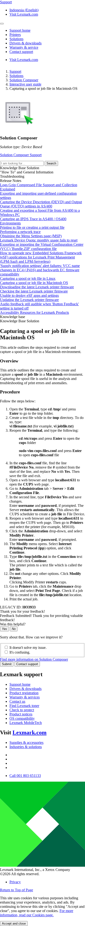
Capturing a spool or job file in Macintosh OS (34, 283)
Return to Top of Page (16, 890)
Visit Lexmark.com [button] (23, 14)
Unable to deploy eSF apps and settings (29, 295)
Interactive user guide (25, 84)
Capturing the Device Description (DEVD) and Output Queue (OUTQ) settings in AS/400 (41, 204)
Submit (7, 664)
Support (15, 71)
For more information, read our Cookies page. (36, 913)
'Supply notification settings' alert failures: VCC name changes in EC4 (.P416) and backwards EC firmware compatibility (40, 270)
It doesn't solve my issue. (28, 648)
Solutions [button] (16, 39)
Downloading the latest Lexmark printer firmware (37, 287)
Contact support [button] (21, 52)
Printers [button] (15, 35)
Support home (19, 684)
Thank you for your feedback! (22, 611)
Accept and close (14, 923)
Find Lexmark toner (24, 706)
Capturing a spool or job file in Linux (27, 278)
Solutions (16, 76)
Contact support (27, 664)
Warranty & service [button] (23, 47)
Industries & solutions (25, 747)
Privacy (15, 882)
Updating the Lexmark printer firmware (29, 300)
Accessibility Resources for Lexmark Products (34, 312)
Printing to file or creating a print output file (32, 227)
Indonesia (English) (23, 10)
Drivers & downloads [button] (25, 43)
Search (51, 163)
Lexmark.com (30, 732)
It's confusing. (19, 652)
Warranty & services (24, 697)
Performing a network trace (20, 232)
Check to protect (21, 710)
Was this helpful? (13, 624)
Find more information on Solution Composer (34, 659)
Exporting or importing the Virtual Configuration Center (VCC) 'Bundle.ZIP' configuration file (41, 246)
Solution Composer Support (21, 155)
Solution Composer (23, 80)
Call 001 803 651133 (25, 776)
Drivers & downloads (25, 689)
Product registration (23, 693)
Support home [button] (19, 30)
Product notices (20, 714)
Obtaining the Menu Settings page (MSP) (31, 236)
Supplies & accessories (26, 743)
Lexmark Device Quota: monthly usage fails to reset (38, 240)
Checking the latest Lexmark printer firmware (34, 291)
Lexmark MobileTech (25, 723)
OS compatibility (22, 718)
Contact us (17, 701)
